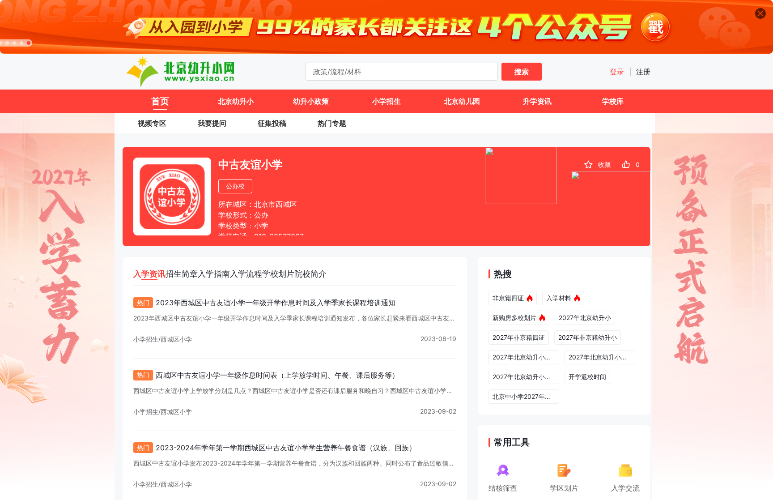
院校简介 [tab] (310, 273)
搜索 (521, 71)
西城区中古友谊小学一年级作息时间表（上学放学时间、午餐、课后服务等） (277, 375)
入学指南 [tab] (214, 273)
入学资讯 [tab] (149, 273)
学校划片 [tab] (278, 273)
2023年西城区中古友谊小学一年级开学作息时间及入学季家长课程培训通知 (275, 302)
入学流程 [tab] (246, 273)
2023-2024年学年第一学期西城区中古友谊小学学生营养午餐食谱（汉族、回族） (286, 447)
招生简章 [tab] (182, 273)
